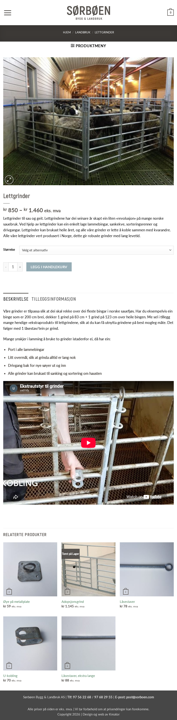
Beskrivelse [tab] (15, 299)
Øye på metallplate (16, 601)
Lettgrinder (104, 32)
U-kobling (10, 676)
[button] (7, 12)
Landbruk (82, 32)
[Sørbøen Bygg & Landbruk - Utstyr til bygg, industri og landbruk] (88, 12)
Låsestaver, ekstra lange (78, 676)
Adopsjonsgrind (73, 601)
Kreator (114, 714)
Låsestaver (127, 601)
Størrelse (9, 249)
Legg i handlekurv (49, 267)
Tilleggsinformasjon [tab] (54, 299)
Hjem (67, 32)
